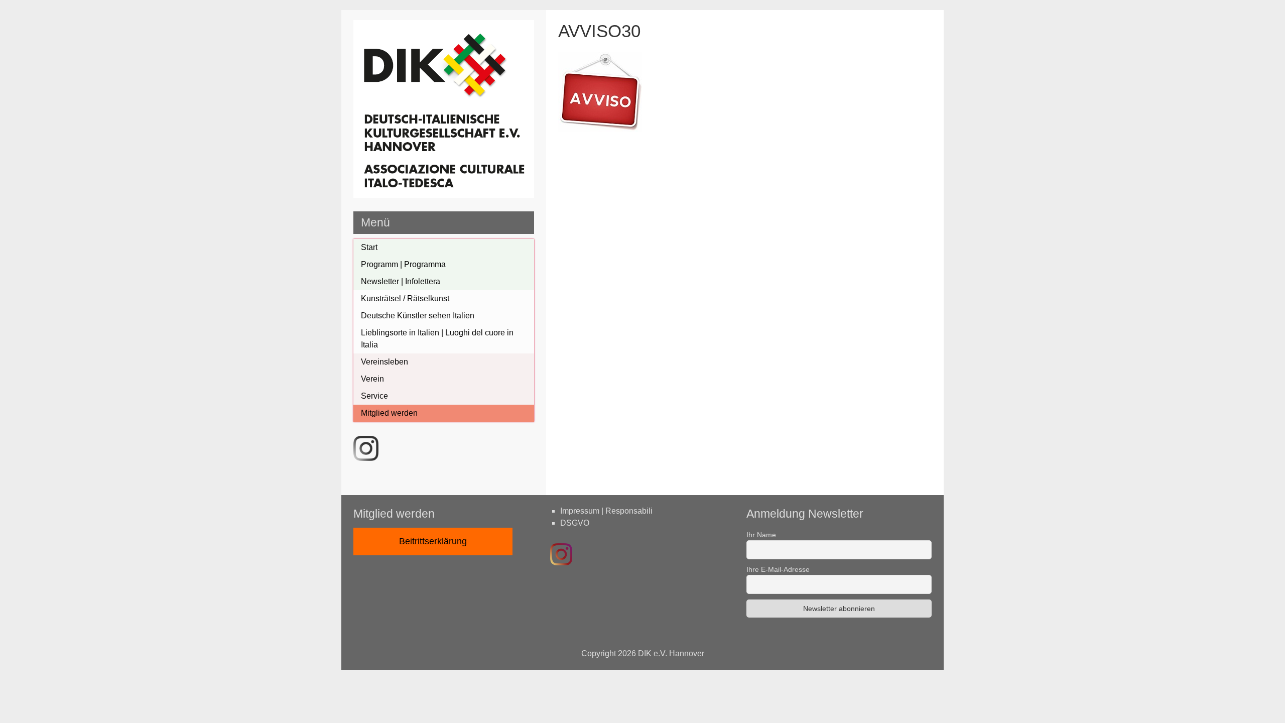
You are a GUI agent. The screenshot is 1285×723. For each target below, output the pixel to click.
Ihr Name (761, 535)
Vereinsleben (384, 361)
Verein (372, 379)
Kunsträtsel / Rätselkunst (405, 298)
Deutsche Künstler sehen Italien (417, 315)
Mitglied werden (389, 413)
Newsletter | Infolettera (400, 281)
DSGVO (574, 523)
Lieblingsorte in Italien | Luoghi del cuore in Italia (437, 338)
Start (369, 247)
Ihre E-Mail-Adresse (778, 569)
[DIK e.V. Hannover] (443, 195)
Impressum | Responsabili (606, 511)
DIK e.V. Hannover (671, 653)
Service (374, 396)
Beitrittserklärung (433, 541)
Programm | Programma (403, 264)
